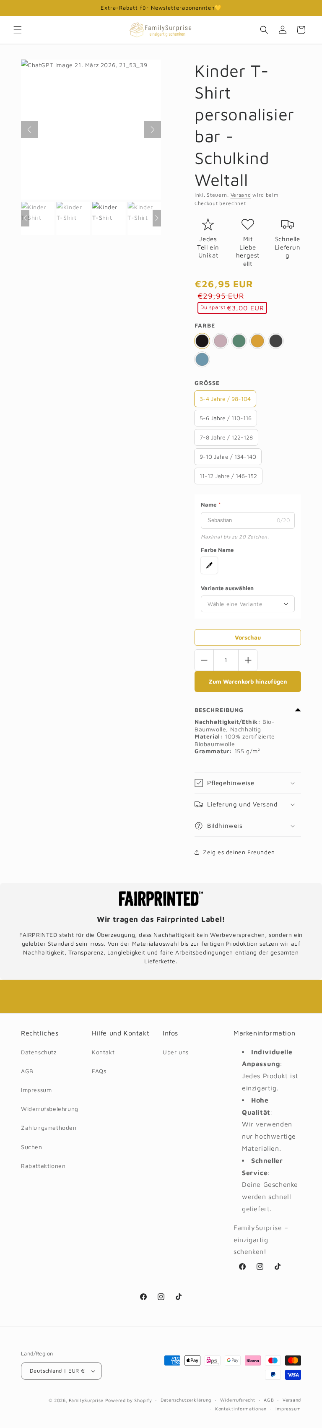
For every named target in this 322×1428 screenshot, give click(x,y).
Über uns (176, 1052)
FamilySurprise (86, 1400)
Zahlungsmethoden (49, 1127)
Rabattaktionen (43, 1165)
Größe (207, 382)
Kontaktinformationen (241, 1408)
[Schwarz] (202, 341)
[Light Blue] (202, 359)
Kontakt (103, 1052)
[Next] (157, 218)
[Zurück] (29, 129)
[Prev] (25, 218)
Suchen (31, 1146)
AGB (27, 1070)
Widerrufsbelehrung (49, 1108)
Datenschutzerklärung (186, 1399)
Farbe (205, 325)
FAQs (99, 1070)
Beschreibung (219, 709)
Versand (241, 195)
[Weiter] (152, 129)
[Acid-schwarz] (275, 341)
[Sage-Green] (239, 341)
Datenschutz (39, 1052)
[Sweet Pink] (220, 341)
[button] (17, 30)
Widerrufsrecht (237, 1399)
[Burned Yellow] (257, 341)
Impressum (36, 1089)
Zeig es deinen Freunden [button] (239, 852)
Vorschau (248, 637)
